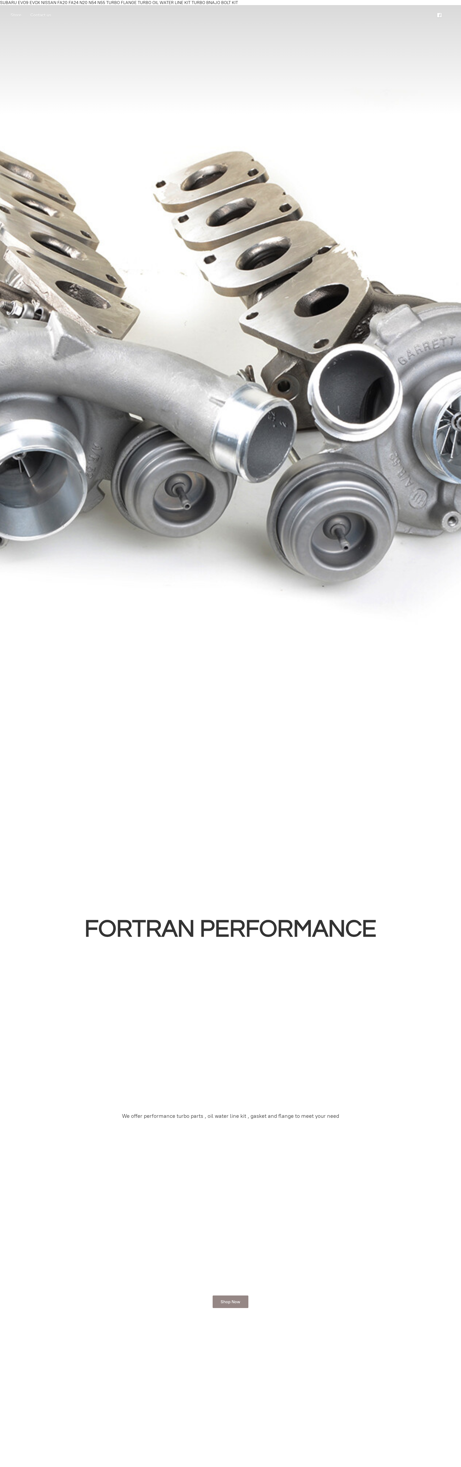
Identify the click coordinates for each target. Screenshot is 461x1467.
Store (16, 15)
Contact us (40, 15)
